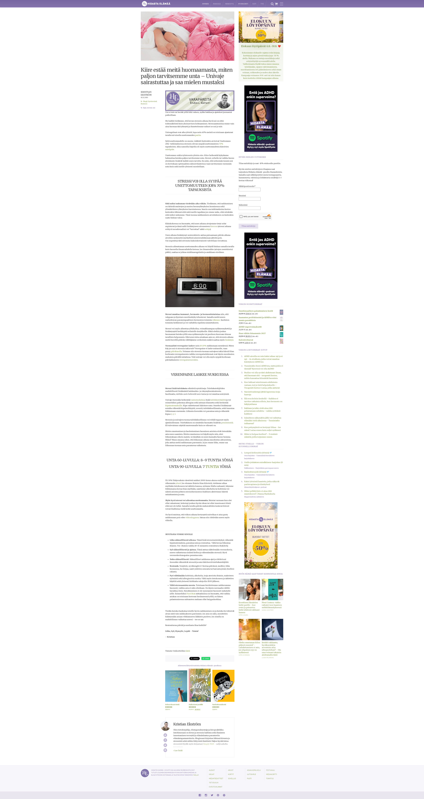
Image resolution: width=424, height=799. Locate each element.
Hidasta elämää (169, 3)
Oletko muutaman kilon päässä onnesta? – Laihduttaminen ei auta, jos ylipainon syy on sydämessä (249, 647)
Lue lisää (178, 750)
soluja (207, 229)
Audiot (212, 770)
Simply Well (208, 744)
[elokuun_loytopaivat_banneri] (260, 535)
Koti (254, 4)
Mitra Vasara (243, 615)
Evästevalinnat (215, 787)
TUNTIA (212, 466)
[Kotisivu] (165, 735)
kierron (213, 226)
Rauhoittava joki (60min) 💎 (256, 472)
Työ (262, 4)
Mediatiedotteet (216, 778)
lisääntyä (229, 340)
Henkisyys (229, 4)
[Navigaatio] (281, 3)
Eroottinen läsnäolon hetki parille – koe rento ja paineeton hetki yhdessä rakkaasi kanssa (249, 607)
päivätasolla (176, 351)
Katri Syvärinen (244, 655)
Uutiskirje (251, 774)
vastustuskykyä (198, 400)
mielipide (169, 149)
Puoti (249, 778)
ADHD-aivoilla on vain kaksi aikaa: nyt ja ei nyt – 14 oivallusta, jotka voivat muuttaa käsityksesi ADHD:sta (263, 359)
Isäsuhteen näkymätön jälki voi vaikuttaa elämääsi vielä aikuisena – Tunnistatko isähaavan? (262, 421)
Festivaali (270, 770)
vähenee (216, 320)
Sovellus (232, 778)
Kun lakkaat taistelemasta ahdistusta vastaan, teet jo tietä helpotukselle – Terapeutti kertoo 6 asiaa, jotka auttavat (262, 385)
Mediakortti (271, 774)
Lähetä (206, 658)
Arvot (230, 770)
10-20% (203, 346)
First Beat (191, 594)
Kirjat (211, 774)
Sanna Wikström (267, 610)
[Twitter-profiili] (165, 745)
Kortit (231, 774)
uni (154, 108)
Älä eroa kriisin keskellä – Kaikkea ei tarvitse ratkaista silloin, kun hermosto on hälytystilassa (263, 401)
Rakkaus (217, 4)
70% (221, 144)
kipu (144, 108)
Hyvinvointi (243, 4)
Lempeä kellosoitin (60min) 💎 (258, 453)
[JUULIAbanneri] (260, 118)
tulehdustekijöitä (218, 400)
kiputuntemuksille (173, 405)
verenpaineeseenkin (188, 360)
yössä (178, 483)
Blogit (145, 101)
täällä (195, 775)
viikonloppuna (192, 517)
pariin (198, 135)
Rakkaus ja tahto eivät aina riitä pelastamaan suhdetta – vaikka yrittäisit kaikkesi (262, 411)
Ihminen (205, 4)
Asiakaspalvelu (254, 770)
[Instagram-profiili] (165, 750)
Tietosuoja (213, 782)
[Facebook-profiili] (165, 740)
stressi (149, 108)
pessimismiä (227, 423)
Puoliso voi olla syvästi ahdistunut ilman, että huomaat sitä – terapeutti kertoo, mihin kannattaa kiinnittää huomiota (262, 375)
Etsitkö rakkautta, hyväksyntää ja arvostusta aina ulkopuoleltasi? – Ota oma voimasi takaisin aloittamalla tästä (271, 648)
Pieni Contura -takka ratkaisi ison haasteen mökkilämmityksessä (272, 605)
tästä (188, 651)
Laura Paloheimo (268, 658)
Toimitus (270, 778)
